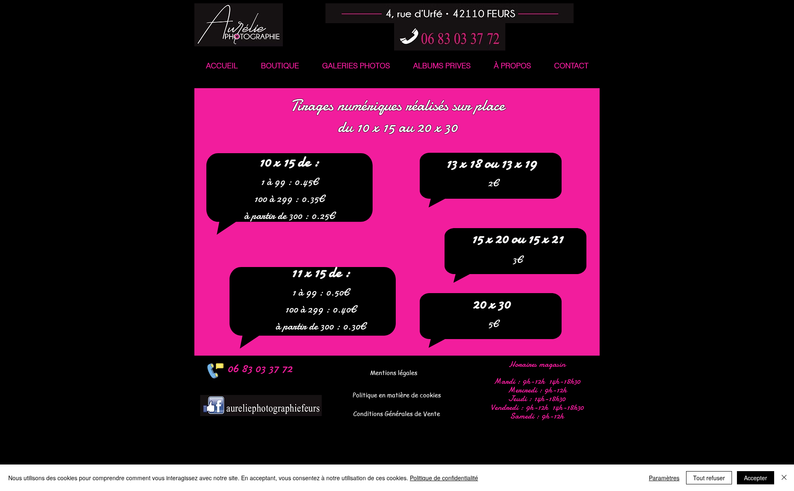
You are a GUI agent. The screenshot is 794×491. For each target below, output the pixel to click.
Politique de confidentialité (444, 478)
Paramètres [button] (664, 478)
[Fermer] (784, 477)
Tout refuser (709, 478)
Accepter (755, 478)
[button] (279, 65)
